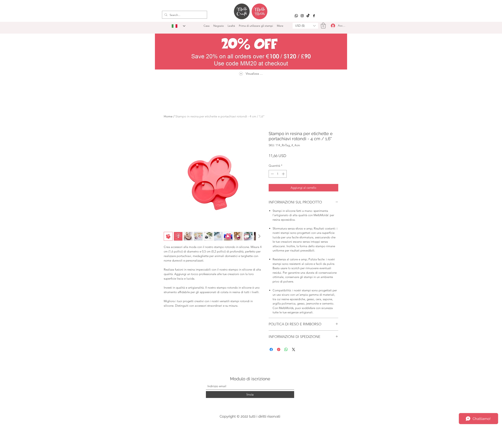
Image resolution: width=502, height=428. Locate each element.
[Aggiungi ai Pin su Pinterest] (278, 349)
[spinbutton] (278, 173)
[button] (305, 26)
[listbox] (305, 26)
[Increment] (283, 173)
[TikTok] (308, 16)
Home (168, 116)
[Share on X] (293, 349)
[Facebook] (314, 16)
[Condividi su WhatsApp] (286, 349)
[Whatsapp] (296, 16)
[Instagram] (302, 16)
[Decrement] (272, 173)
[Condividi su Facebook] (271, 349)
